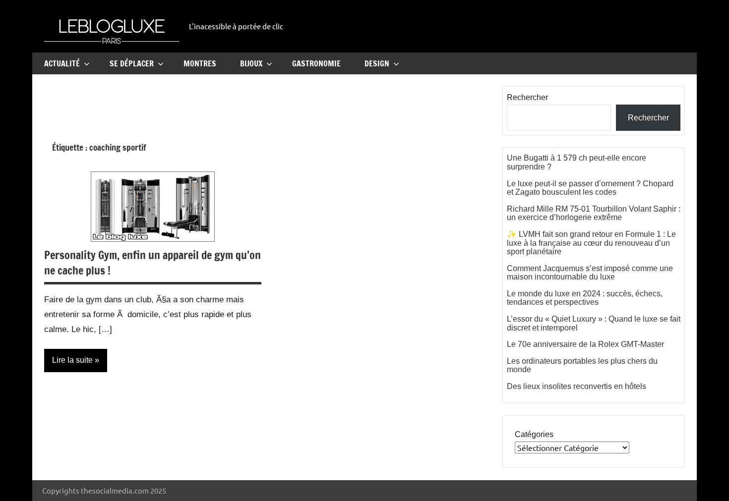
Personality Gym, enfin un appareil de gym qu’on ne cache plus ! (152, 262)
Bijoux (251, 63)
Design (376, 63)
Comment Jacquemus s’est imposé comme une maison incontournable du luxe (590, 272)
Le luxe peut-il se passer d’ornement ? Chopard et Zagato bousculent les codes (590, 188)
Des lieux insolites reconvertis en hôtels (576, 386)
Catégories (534, 434)
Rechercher (527, 97)
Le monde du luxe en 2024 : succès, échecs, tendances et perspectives (585, 298)
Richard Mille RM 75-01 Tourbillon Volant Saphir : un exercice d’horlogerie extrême (593, 213)
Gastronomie (316, 63)
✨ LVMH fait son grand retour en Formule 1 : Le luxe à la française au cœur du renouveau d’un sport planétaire (591, 243)
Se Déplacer (132, 63)
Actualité (62, 63)
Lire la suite (72, 360)
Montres (199, 63)
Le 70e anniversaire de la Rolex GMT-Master (585, 344)
